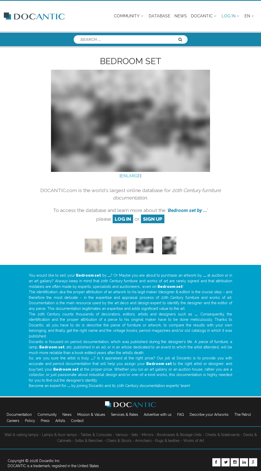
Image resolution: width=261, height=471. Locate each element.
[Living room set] (119, 245)
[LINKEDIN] (244, 462)
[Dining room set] (144, 245)
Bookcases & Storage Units (179, 435)
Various (121, 435)
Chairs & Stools (119, 441)
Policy (30, 421)
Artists (60, 421)
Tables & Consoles (96, 435)
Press (45, 421)
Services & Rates (124, 415)
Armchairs (143, 441)
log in (123, 219)
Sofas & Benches (89, 441)
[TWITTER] (225, 462)
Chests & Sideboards (222, 435)
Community (47, 415)
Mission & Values (91, 415)
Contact (77, 421)
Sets (134, 435)
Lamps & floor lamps (59, 435)
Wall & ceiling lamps (21, 435)
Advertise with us (158, 415)
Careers (13, 421)
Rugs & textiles (167, 441)
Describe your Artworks (209, 415)
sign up (152, 219)
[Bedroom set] (93, 245)
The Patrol (242, 415)
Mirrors (147, 435)
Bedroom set (130, 61)
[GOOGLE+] (253, 462)
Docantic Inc (49, 461)
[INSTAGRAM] (235, 462)
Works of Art (193, 441)
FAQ (180, 415)
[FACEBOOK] (216, 462)
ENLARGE (130, 175)
